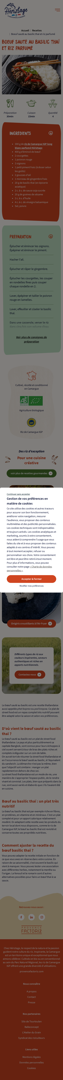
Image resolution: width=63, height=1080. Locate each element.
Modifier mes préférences (32, 586)
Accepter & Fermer (31, 579)
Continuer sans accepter (18, 494)
